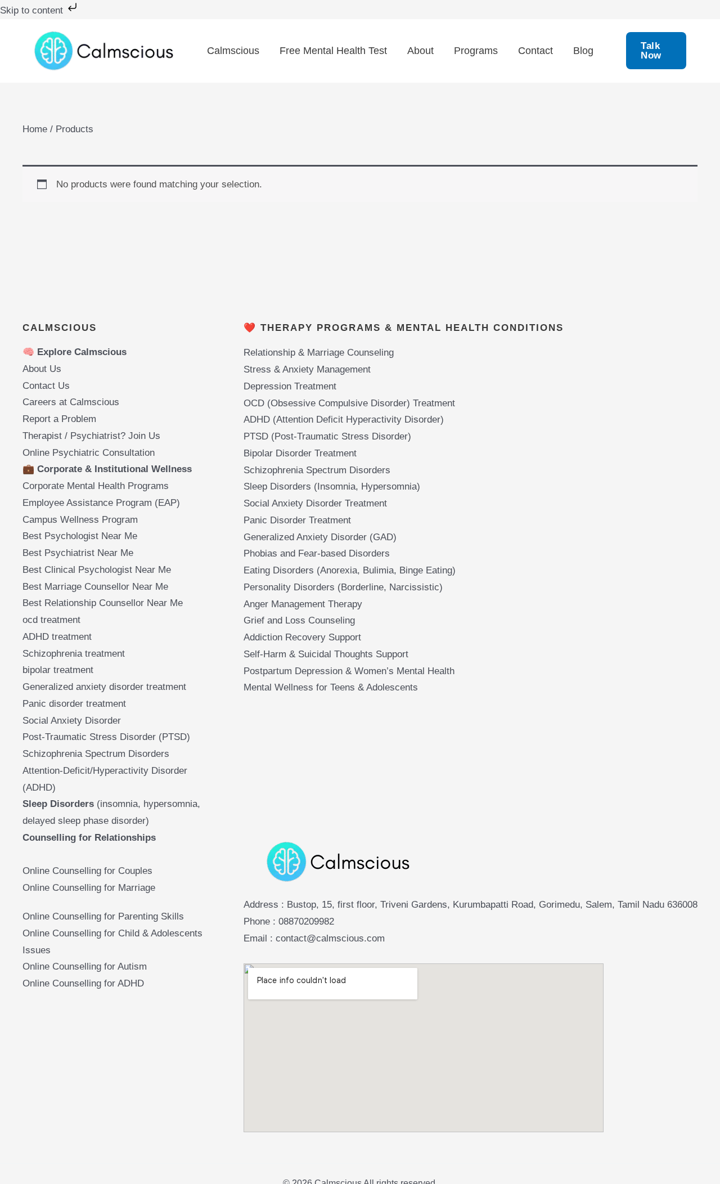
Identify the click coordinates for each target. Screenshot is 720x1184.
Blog (583, 50)
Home (34, 129)
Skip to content (33, 10)
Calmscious (233, 50)
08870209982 (306, 921)
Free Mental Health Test (333, 50)
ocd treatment (52, 620)
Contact (535, 50)
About (420, 50)
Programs (476, 50)
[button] (656, 50)
